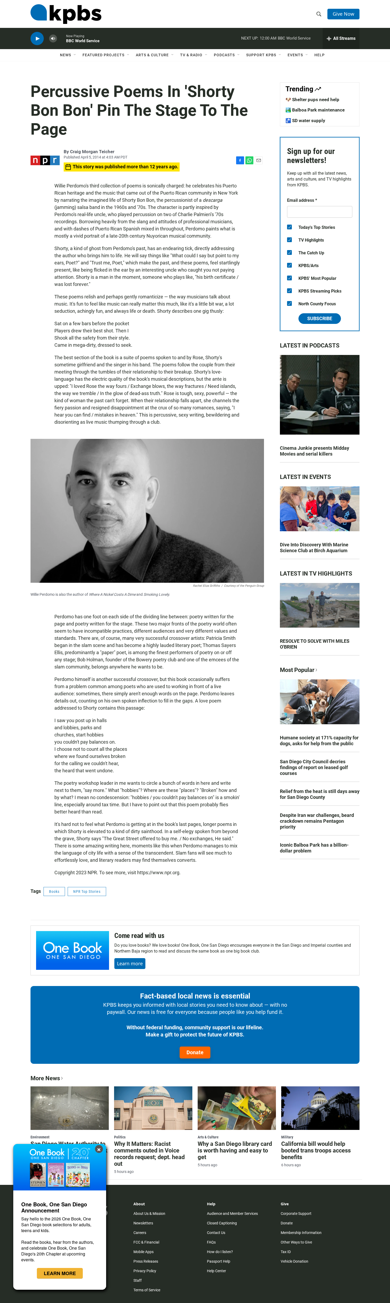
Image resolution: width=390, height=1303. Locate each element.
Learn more (130, 963)
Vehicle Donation (294, 1261)
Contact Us (216, 1233)
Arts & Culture (152, 55)
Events (295, 55)
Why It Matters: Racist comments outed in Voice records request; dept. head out (149, 1154)
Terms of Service (146, 1290)
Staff (137, 1280)
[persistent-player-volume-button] (53, 39)
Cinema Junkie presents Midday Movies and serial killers (314, 451)
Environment (40, 1137)
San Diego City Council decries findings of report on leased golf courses (314, 767)
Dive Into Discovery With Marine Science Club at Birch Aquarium (314, 547)
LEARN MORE (60, 1273)
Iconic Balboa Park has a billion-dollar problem (314, 848)
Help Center (216, 1271)
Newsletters (143, 1223)
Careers (139, 1233)
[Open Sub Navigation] (75, 55)
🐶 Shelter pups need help (312, 99)
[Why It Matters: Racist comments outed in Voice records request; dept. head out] (153, 1108)
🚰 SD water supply (305, 120)
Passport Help (218, 1261)
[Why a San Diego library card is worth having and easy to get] (237, 1108)
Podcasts (224, 55)
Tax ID (286, 1252)
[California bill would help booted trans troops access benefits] (320, 1108)
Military (287, 1137)
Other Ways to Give (296, 1242)
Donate (195, 1052)
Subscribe (319, 318)
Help (319, 55)
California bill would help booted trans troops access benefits (316, 1150)
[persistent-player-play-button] (37, 38)
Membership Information (301, 1233)
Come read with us (139, 936)
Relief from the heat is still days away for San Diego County (319, 794)
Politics (119, 1137)
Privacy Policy (144, 1271)
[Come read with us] (72, 950)
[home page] (66, 14)
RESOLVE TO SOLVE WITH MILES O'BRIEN (314, 644)
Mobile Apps (143, 1252)
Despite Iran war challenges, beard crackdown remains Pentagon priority (317, 821)
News (65, 55)
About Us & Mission (149, 1213)
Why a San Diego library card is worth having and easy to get (235, 1150)
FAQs (211, 1242)
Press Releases (145, 1261)
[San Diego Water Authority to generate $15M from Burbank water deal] (70, 1108)
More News (45, 1078)
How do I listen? (220, 1252)
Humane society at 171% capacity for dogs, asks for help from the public (319, 740)
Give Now (343, 14)
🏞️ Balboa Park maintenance (315, 110)
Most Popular (297, 670)
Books (54, 891)
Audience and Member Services (232, 1213)
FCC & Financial (146, 1242)
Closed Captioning (222, 1223)
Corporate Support (296, 1213)
